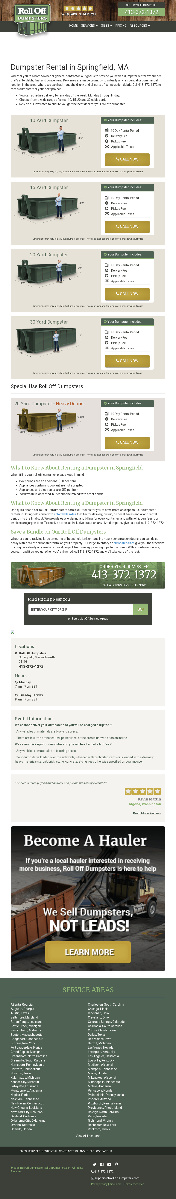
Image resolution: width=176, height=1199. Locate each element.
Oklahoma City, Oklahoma (28, 1120)
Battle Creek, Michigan (26, 1026)
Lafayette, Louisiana (24, 1086)
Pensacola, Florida (100, 1090)
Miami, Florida (97, 1073)
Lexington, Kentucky (101, 1052)
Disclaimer (115, 1184)
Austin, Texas (20, 1013)
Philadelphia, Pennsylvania (106, 1095)
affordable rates (65, 514)
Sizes (23, 1151)
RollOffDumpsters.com (57, 1167)
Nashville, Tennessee (25, 1099)
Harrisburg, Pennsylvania (27, 1064)
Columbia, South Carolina (105, 1026)
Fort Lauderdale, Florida (26, 1047)
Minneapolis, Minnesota (104, 1082)
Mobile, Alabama (99, 1086)
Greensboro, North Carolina (29, 1056)
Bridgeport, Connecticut (27, 1039)
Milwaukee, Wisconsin (102, 1077)
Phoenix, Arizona (99, 1099)
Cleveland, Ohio (98, 1017)
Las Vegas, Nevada (101, 1047)
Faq (92, 1151)
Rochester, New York (102, 1125)
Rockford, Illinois (99, 1129)
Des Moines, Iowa (99, 1039)
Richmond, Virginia (100, 1120)
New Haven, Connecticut (27, 1103)
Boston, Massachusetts (26, 1034)
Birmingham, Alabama (26, 1030)
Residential (49, 1151)
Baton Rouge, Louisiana (26, 1021)
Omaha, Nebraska (23, 1125)
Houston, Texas (21, 1073)
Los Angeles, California (103, 1056)
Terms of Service (134, 1184)
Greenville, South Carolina (28, 1060)
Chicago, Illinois (98, 1009)
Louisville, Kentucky (101, 1060)
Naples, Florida (20, 1095)
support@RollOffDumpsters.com (117, 1178)
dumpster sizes (124, 543)
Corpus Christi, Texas (102, 1030)
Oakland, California (23, 1116)
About (83, 1151)
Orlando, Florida (21, 1129)
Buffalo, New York (23, 1043)
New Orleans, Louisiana (26, 1107)
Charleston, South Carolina (106, 1004)
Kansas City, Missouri (25, 1082)
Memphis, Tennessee (102, 1069)
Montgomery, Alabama (26, 1090)
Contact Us (104, 1151)
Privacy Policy (99, 1184)
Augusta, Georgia (22, 1009)
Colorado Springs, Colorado (106, 1021)
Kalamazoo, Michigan (25, 1077)
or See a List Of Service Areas (88, 618)
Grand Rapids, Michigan (26, 1052)
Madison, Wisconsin (101, 1064)
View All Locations (88, 1136)
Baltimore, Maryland (24, 1017)
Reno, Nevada (97, 1116)
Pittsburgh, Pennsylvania (104, 1103)
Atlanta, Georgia (22, 1004)
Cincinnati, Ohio (98, 1013)
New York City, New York (27, 1112)
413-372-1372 (104, 1171)
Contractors (68, 1151)
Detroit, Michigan (99, 1043)
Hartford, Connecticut (25, 1069)
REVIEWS (89, 14)
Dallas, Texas (97, 1034)
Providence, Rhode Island (105, 1107)
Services (34, 1151)
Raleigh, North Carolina (103, 1112)
